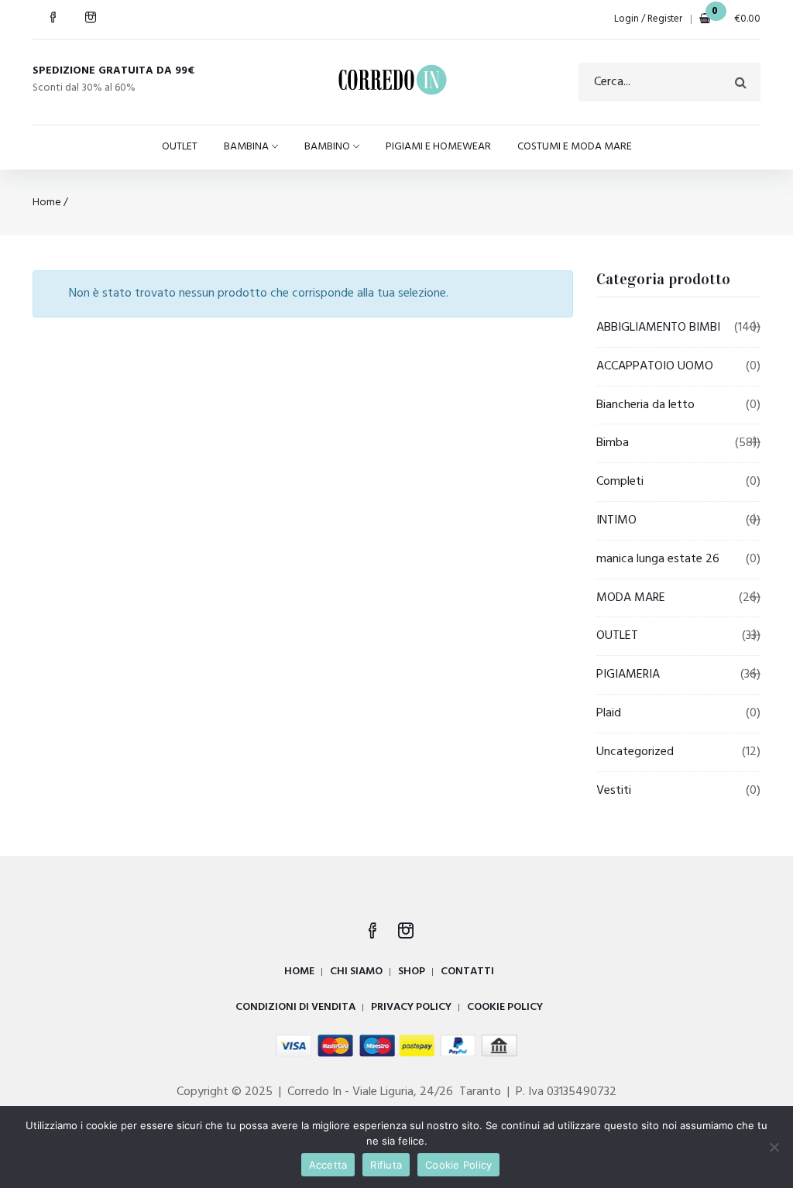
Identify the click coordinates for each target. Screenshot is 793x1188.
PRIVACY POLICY (411, 1007)
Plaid (608, 713)
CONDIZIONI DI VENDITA (295, 1007)
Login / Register (648, 19)
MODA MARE (630, 598)
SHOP (411, 971)
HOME (299, 971)
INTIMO (616, 520)
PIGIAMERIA (628, 674)
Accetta (328, 1165)
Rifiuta (386, 1165)
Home (47, 202)
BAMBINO (327, 147)
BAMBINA (246, 147)
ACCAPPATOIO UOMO (654, 366)
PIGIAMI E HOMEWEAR (438, 147)
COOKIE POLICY (505, 1007)
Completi (620, 482)
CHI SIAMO (356, 971)
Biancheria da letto (645, 405)
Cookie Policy (458, 1165)
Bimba (612, 443)
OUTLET (179, 147)
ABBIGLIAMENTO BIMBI (658, 328)
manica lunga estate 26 (657, 559)
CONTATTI (467, 971)
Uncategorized (635, 752)
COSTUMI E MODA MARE (574, 147)
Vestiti (613, 791)
